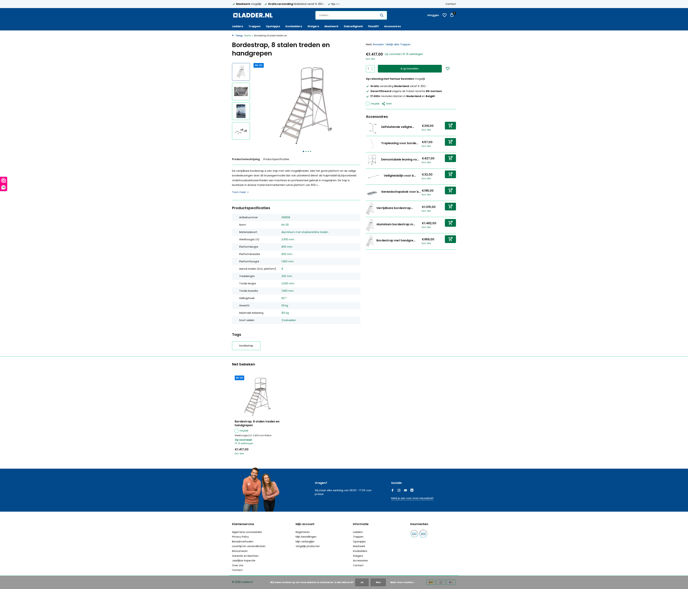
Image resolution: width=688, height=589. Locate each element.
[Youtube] (405, 491)
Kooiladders (293, 26)
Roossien (378, 44)
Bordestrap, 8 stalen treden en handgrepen (257, 423)
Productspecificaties (276, 159)
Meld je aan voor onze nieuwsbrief (412, 498)
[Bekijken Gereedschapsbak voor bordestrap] (372, 192)
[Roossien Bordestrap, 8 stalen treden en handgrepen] (258, 396)
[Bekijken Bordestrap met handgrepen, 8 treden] (370, 241)
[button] (303, 151)
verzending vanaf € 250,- (398, 86)
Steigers (313, 26)
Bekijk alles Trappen (398, 44)
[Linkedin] (411, 491)
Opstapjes (273, 26)
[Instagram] (399, 491)
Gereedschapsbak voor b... (401, 192)
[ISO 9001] (414, 534)
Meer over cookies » (402, 582)
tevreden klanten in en (402, 96)
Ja (361, 582)
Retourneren (240, 551)
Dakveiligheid (353, 26)
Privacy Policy (240, 536)
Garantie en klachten (245, 556)
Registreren (303, 532)
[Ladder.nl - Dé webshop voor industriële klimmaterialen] (254, 15)
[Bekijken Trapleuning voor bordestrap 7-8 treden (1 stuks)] (372, 144)
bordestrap (246, 345)
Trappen (255, 26)
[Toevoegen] (450, 125)
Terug (238, 35)
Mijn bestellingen (306, 536)
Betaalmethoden (242, 541)
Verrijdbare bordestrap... (394, 208)
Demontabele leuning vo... (400, 159)
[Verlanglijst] (444, 15)
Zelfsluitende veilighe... (397, 127)
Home (247, 35)
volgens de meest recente (406, 91)
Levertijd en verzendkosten (249, 546)
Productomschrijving (246, 159)
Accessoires (392, 26)
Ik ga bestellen (410, 68)
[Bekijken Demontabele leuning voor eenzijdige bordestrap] (372, 160)
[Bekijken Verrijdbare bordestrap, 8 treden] (370, 209)
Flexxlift (373, 26)
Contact (450, 4)
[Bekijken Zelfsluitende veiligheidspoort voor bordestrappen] (372, 127)
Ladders (237, 26)
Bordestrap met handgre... (395, 240)
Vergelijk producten (308, 546)
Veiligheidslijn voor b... (400, 176)
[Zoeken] (381, 15)
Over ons (237, 565)
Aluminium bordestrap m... (395, 224)
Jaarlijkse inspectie (243, 560)
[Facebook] (392, 491)
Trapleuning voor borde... (399, 143)
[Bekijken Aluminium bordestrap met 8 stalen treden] (370, 225)
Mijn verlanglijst (305, 541)
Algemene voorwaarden (247, 532)
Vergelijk (375, 103)
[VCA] (423, 534)
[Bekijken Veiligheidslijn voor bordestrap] (373, 176)
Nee (378, 582)
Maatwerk (331, 26)
